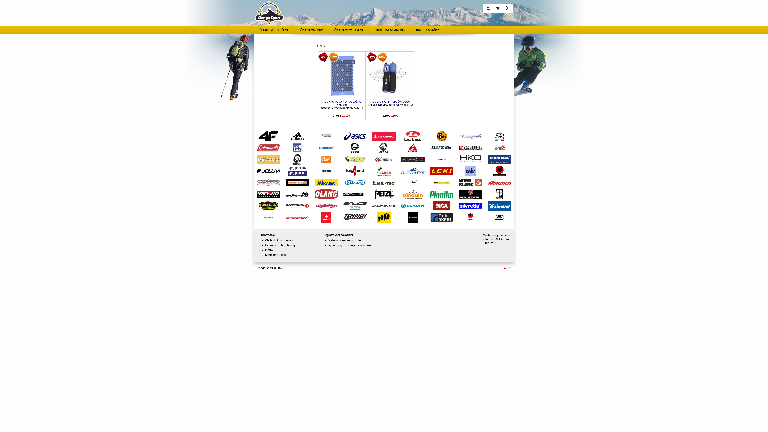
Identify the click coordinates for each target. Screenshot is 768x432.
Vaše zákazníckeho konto (344, 240)
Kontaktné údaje (275, 254)
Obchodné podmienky (279, 240)
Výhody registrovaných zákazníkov (350, 245)
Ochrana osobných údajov (281, 245)
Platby (269, 250)
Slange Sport (265, 268)
